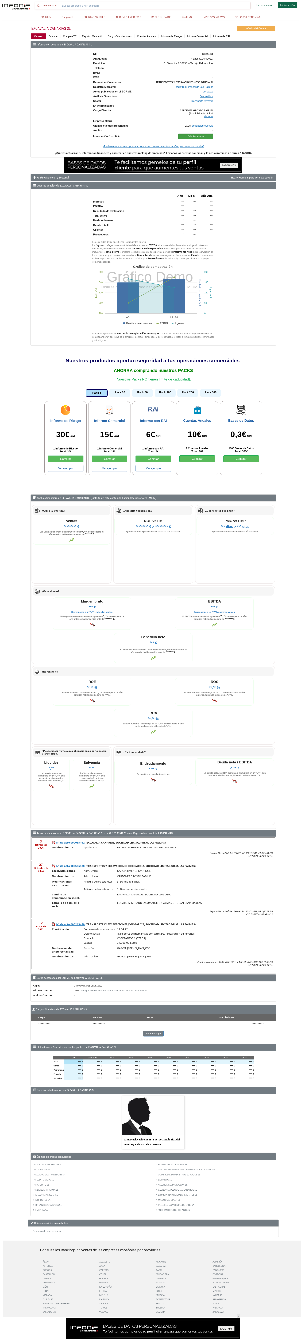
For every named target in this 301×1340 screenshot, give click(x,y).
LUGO (159, 1290)
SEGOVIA (104, 1303)
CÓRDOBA (218, 1274)
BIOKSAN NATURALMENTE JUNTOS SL (177, 1194)
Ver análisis (206, 96)
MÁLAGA (47, 1295)
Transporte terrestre (202, 100)
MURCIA (160, 1295)
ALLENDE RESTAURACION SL (172, 1184)
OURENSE (48, 1299)
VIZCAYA (103, 1311)
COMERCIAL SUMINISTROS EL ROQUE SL (179, 1174)
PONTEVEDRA (163, 1299)
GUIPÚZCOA (49, 1282)
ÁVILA (102, 1265)
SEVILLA (160, 1303)
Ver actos (208, 91)
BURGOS (47, 1270)
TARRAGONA (49, 1307)
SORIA (216, 1303)
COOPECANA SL (43, 1169)
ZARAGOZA (218, 1311)
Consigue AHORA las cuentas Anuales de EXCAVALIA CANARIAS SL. (114, 990)
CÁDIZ (159, 1270)
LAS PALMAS (219, 1286)
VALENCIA (218, 1307)
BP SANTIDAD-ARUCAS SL (48, 1204)
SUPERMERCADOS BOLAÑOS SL (174, 1209)
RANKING (187, 17)
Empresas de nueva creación (47, 1231)
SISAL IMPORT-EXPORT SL (48, 1164)
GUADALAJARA (220, 1278)
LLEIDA (103, 1290)
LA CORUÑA (105, 1286)
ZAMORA (160, 1311)
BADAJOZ (160, 1265)
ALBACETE (104, 1261)
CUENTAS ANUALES (94, 17)
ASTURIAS (48, 1265)
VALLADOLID (49, 1311)
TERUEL (103, 1307)
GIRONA (103, 1278)
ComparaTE (67, 17)
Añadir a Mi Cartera (256, 28)
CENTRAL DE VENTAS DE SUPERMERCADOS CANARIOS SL (187, 1169)
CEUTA (102, 1274)
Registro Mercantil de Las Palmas (194, 86)
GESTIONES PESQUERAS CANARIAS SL (177, 1189)
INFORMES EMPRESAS (128, 17)
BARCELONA (219, 1265)
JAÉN (45, 1286)
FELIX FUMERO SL (44, 1179)
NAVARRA (217, 1295)
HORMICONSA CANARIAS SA (172, 1164)
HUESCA (160, 1282)
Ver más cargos (153, 1033)
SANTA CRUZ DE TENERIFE (56, 1303)
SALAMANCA (219, 1299)
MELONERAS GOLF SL (46, 1194)
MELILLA (103, 1295)
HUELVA (103, 1282)
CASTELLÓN (49, 1274)
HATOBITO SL (42, 1184)
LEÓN (46, 1290)
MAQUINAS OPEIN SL (169, 1199)
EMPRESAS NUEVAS (213, 17)
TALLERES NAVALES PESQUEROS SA (176, 1204)
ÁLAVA (46, 1261)
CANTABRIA (218, 1270)
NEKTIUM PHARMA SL (46, 1189)
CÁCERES (104, 1270)
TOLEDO (160, 1307)
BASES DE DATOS (161, 17)
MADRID (217, 1290)
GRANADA (161, 1278)
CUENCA (47, 1278)
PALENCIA (104, 1299)
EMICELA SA (41, 1209)
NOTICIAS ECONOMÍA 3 (247, 17)
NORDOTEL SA (42, 1199)
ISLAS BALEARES (221, 1282)
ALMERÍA (217, 1261)
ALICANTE (161, 1261)
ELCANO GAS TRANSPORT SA (50, 1174)
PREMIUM (46, 17)
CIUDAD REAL (163, 1274)
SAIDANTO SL (165, 1179)
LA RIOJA (160, 1286)
